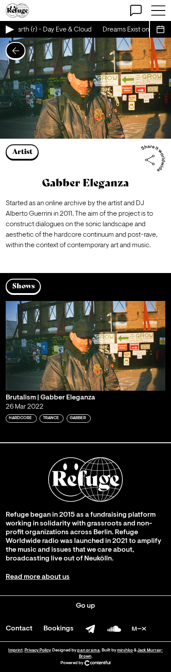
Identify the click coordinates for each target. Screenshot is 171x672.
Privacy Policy (37, 650)
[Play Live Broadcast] (9, 29)
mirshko (125, 650)
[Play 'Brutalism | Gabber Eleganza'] (85, 346)
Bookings (58, 628)
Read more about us (38, 577)
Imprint (15, 650)
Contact (19, 628)
